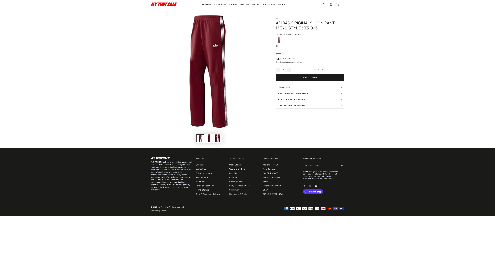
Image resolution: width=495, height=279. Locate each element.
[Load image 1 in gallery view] (200, 138)
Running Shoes (236, 181)
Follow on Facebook (205, 186)
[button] (324, 4)
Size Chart (200, 181)
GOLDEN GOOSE (270, 173)
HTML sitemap (202, 190)
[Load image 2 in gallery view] (209, 138)
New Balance (269, 169)
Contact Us (201, 169)
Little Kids (233, 177)
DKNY (265, 190)
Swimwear (234, 190)
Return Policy (202, 177)
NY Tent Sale (163, 207)
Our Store (200, 165)
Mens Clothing (235, 165)
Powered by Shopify (159, 211)
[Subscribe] (342, 165)
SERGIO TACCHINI (271, 177)
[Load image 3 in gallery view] (217, 138)
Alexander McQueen (272, 165)
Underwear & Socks (238, 194)
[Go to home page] (164, 4)
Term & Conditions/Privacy (208, 194)
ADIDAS (279, 18)
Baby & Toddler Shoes (239, 186)
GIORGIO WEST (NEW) (273, 194)
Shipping (279, 62)
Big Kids (233, 173)
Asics (265, 181)
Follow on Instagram (205, 173)
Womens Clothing (237, 169)
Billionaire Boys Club (272, 186)
